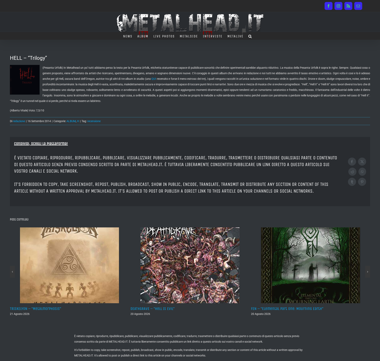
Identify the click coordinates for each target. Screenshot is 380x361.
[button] (250, 36)
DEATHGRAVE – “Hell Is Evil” (134, 308)
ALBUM (71, 121)
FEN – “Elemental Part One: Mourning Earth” (269, 308)
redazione (19, 121)
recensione (94, 121)
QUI (153, 78)
